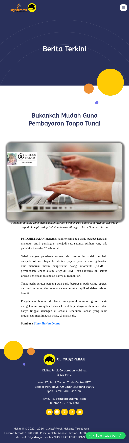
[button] (105, 435)
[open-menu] (123, 7)
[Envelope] (49, 412)
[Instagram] (64, 412)
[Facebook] (57, 412)
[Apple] (79, 412)
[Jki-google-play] (72, 412)
